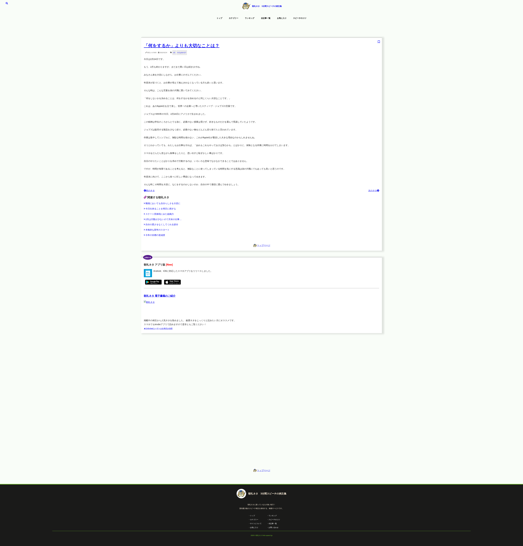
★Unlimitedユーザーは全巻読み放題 (158, 328)
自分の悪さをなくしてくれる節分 (161, 224)
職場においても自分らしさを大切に (162, 203)
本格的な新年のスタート (157, 229)
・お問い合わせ (272, 527)
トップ (219, 18)
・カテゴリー (253, 519)
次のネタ (372, 190)
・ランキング (272, 515)
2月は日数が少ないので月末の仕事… (163, 219)
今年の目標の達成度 (155, 235)
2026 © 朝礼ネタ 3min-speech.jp (261, 535)
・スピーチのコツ (273, 519)
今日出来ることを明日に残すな (160, 208)
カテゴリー (233, 18)
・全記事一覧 (272, 523)
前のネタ (150, 190)
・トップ (251, 515)
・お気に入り (253, 527)
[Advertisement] (261, 29)
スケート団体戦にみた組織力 (159, 213)
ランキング (249, 18)
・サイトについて (255, 523)
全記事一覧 (265, 18)
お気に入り (282, 18)
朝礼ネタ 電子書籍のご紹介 (160, 295)
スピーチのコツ (299, 18)
